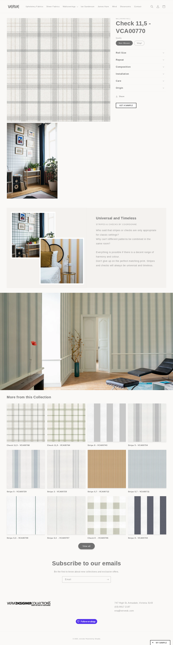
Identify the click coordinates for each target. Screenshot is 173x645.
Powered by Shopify (93, 639)
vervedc (82, 639)
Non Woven (124, 43)
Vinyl (139, 43)
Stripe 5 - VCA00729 (17, 492)
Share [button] (121, 96)
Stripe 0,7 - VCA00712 (98, 492)
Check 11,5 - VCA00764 (58, 445)
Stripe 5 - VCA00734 (138, 445)
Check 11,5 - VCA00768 (18, 445)
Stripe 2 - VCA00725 (57, 492)
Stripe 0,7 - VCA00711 (138, 492)
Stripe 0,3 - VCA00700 (17, 538)
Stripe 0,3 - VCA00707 (58, 538)
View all (86, 546)
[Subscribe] (108, 579)
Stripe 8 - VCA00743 (97, 445)
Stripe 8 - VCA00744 (138, 538)
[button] (70, 6)
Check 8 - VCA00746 (98, 538)
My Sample (161, 643)
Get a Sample (126, 105)
